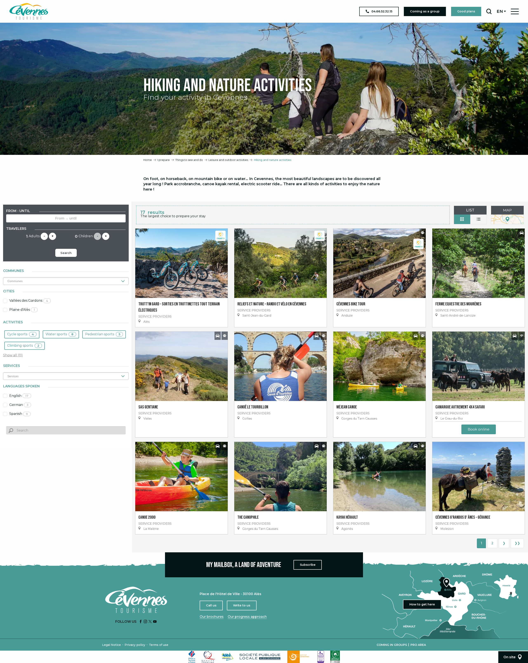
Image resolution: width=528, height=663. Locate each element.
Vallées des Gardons (28, 300)
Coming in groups (392, 644)
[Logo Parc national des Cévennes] (299, 657)
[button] (488, 11)
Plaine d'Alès (22, 310)
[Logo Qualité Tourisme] (209, 657)
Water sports (59, 334)
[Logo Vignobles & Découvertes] (335, 657)
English (18, 396)
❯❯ (517, 543)
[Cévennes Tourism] (28, 11)
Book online (478, 429)
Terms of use (158, 644)
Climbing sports (23, 346)
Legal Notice (111, 644)
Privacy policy (135, 644)
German (18, 405)
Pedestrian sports (102, 334)
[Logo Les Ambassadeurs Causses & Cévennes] (320, 657)
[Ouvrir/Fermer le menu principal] (515, 11)
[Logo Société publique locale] (260, 656)
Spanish (18, 414)
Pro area (418, 644)
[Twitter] (150, 621)
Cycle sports (20, 334)
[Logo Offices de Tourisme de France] (191, 657)
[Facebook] (141, 621)
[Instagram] (145, 621)
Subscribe (308, 565)
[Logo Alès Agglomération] (227, 657)
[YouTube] (155, 621)
